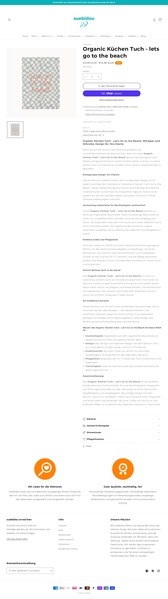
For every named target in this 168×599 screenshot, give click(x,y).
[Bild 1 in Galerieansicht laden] (15, 130)
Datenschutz (65, 535)
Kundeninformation (68, 549)
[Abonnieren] (51, 571)
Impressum (64, 544)
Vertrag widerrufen (17, 539)
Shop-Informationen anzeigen (100, 114)
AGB (61, 530)
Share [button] (88, 446)
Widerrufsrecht (66, 539)
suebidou (87, 593)
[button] (9, 20)
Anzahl (86, 71)
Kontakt (62, 525)
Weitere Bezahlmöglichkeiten (111, 100)
